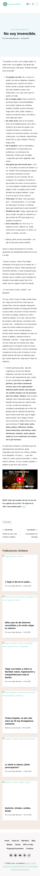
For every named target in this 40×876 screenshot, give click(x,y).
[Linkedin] (24, 855)
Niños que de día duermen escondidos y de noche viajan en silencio (19, 625)
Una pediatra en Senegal (31, 533)
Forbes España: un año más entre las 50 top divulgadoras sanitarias (19, 721)
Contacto (29, 848)
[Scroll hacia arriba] (36, 870)
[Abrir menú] (37, 4)
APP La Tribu (28, 844)
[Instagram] (15, 855)
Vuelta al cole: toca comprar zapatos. (9, 533)
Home (7, 841)
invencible (7, 522)
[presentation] (20, 566)
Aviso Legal (30, 863)
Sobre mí (15, 841)
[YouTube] (20, 855)
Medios (9, 844)
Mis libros (25, 841)
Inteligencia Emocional (20, 29)
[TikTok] (29, 855)
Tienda (17, 844)
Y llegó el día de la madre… (18, 582)
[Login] (33, 4)
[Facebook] (11, 855)
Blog (33, 841)
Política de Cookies (10, 866)
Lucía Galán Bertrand (12, 38)
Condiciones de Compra (20, 870)
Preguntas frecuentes (15, 848)
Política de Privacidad (27, 866)
